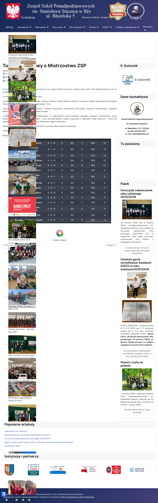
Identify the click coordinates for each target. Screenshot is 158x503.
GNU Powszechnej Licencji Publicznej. (77, 497)
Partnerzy (148, 27)
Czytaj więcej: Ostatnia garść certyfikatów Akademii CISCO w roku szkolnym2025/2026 (137, 353)
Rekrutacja (41, 27)
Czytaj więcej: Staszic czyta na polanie (137, 410)
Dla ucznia (58, 27)
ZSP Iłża (9, 27)
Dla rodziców (76, 27)
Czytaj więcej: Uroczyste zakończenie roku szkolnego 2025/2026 (137, 250)
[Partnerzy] (144, 30)
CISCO (106, 27)
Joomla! (7, 497)
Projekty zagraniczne (126, 27)
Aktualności (23, 27)
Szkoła (92, 27)
